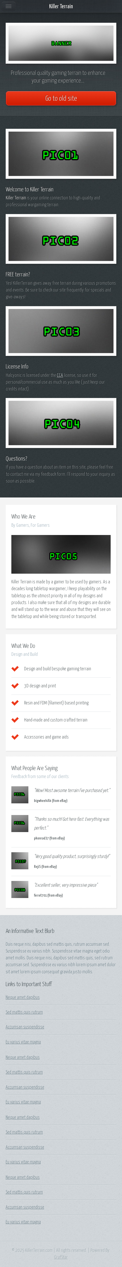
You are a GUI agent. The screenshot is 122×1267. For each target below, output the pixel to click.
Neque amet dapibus (23, 997)
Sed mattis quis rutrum (24, 1012)
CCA (60, 375)
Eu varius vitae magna (23, 1042)
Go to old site (61, 98)
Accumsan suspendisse (25, 1027)
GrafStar (61, 1257)
